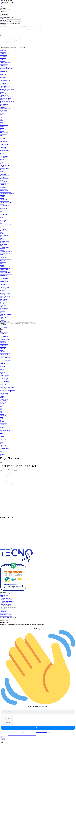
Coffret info (2, 237)
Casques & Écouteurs (5, 205)
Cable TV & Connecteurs (5, 259)
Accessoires (2, 292)
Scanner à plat (3, 317)
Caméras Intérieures (4, 286)
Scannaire (2, 196)
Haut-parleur (3, 313)
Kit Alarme (2, 280)
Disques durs (3, 262)
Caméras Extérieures (4, 287)
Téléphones (2, 266)
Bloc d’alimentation (4, 201)
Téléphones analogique (5, 268)
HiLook (1, 223)
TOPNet (2, 198)
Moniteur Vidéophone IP (5, 225)
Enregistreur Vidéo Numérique (7, 194)
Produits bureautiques (5, 179)
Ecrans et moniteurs (4, 183)
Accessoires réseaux (4, 241)
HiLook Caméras (3, 243)
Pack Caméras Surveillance (6, 295)
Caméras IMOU (3, 284)
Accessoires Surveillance (5, 253)
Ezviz (1, 226)
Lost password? (3, 13)
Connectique (3, 185)
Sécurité (2, 153)
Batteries (2, 250)
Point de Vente (3, 141)
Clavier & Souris (3, 189)
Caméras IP (2, 283)
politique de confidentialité (41, 732)
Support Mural (3, 301)
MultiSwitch (2, 210)
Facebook (2, 19)
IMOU (1, 246)
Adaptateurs (3, 167)
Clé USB (2, 180)
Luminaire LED (3, 220)
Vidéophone (2, 216)
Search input (3, 48)
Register (2, 24)
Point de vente (3, 256)
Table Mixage (3, 229)
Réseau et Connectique (5, 296)
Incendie (2, 320)
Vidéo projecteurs (4, 275)
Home (1, 456)
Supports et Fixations (5, 293)
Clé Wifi (1, 234)
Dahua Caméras (3, 170)
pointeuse (2, 319)
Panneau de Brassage (5, 222)
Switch (1, 238)
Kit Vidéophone (3, 244)
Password (2, 11)
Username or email (4, 10)
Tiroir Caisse (3, 258)
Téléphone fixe (3, 271)
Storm (1, 277)
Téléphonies (3, 177)
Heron (1, 255)
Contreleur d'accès (4, 278)
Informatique (3, 51)
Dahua (1, 217)
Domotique (2, 164)
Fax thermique (3, 305)
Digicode (2, 265)
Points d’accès (3, 240)
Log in (1, 15)
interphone (2, 195)
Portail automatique (4, 247)
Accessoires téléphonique (6, 252)
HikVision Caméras (4, 308)
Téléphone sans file (4, 269)
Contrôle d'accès (3, 199)
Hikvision (2, 171)
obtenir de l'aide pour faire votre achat (8, 607)
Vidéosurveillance (4, 94)
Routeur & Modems (4, 235)
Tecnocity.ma (11, 735)
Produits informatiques (5, 176)
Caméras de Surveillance (5, 192)
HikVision (2, 204)
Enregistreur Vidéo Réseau (6, 202)
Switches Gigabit (4, 299)
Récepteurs (2, 249)
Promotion (2, 304)
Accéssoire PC (3, 188)
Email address (3, 20)
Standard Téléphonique (5, 272)
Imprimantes (3, 173)
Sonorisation (3, 310)
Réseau (1, 143)
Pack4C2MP (2, 261)
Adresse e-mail (5, 709)
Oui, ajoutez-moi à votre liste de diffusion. (10, 23)
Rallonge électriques (4, 168)
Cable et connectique (5, 165)
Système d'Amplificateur (5, 314)
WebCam (2, 186)
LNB (1, 211)
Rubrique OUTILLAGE (4, 191)
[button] (0, 822)
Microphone (2, 219)
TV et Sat (2, 124)
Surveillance (2, 290)
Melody (1, 307)
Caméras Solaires (4, 289)
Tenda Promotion (4, 231)
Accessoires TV (3, 208)
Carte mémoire (3, 182)
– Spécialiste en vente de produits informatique (25, 735)
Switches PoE (3, 298)
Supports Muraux (4, 213)
